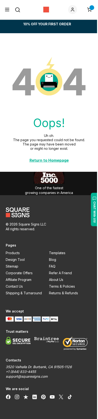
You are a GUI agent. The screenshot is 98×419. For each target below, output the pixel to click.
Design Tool (15, 260)
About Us (56, 280)
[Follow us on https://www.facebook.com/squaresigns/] (8, 397)
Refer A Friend (60, 273)
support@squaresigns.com (27, 376)
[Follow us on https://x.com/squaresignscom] (61, 397)
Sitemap (12, 266)
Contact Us (14, 286)
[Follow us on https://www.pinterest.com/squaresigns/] (43, 397)
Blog (52, 260)
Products (13, 253)
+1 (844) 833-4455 (21, 372)
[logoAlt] (49, 212)
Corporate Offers (19, 273)
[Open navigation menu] (7, 9)
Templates (57, 253)
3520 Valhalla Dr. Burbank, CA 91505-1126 (39, 367)
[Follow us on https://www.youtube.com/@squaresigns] (52, 397)
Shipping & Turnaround (24, 293)
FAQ (52, 266)
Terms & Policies (62, 286)
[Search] (17, 10)
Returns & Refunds (63, 293)
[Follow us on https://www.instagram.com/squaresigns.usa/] (17, 397)
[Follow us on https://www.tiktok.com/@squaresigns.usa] (69, 397)
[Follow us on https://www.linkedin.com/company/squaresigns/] (34, 397)
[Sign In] (73, 9)
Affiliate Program (18, 280)
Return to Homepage (49, 160)
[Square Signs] (46, 9)
